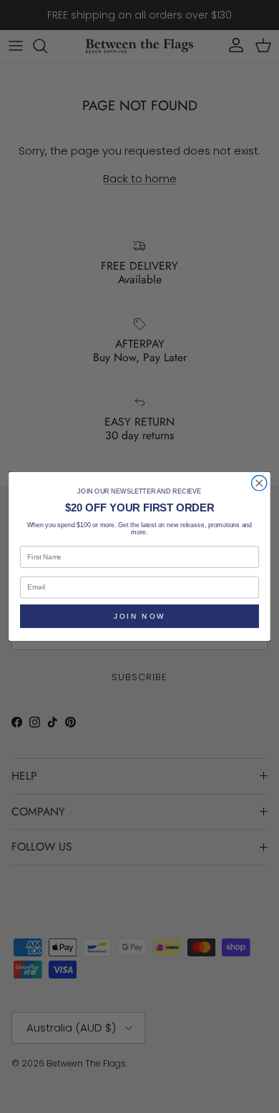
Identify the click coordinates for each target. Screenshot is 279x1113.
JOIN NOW (140, 615)
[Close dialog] (259, 483)
